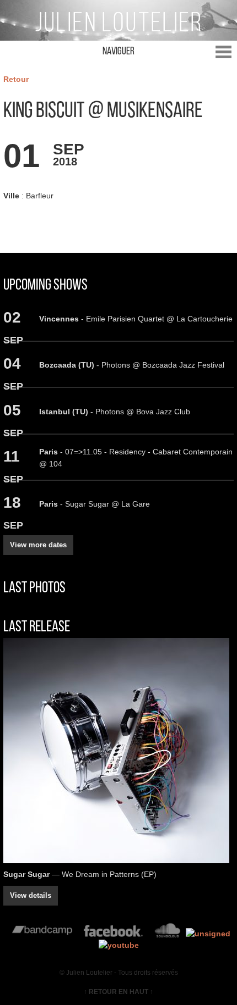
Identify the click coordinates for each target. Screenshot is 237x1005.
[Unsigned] (208, 933)
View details (30, 895)
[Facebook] (113, 933)
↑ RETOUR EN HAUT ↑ (118, 992)
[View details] (118, 750)
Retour (16, 79)
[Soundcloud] (167, 933)
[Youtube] (119, 945)
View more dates (38, 545)
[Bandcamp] (42, 933)
